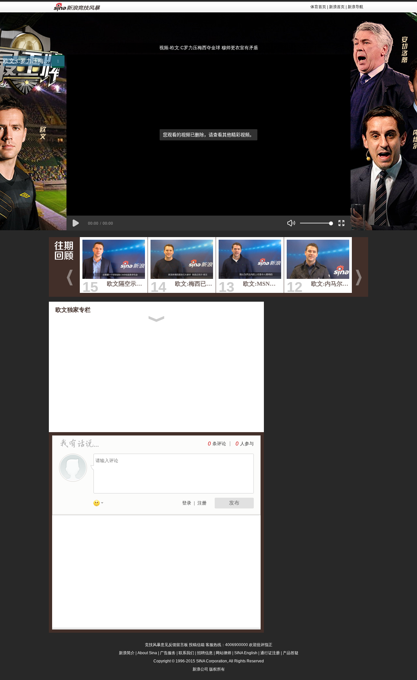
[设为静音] (291, 223)
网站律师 (223, 653)
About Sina (147, 653)
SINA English (245, 653)
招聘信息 (205, 653)
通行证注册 (270, 653)
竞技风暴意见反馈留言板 (166, 644)
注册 (202, 503)
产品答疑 (290, 653)
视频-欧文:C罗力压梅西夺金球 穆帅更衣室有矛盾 (208, 47)
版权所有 (217, 669)
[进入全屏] (341, 223)
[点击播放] (75, 223)
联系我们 (186, 653)
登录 (186, 503)
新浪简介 (127, 653)
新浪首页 (337, 7)
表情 (100, 504)
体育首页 (318, 7)
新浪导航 (355, 7)
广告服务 (168, 653)
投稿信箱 (197, 644)
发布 (234, 503)
